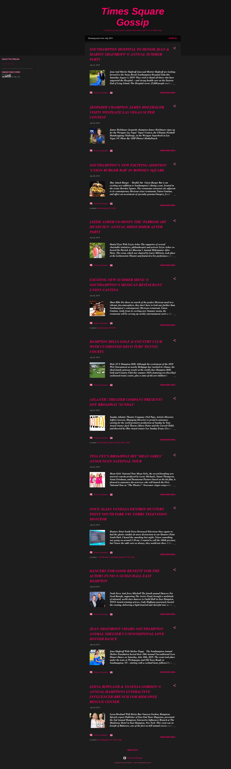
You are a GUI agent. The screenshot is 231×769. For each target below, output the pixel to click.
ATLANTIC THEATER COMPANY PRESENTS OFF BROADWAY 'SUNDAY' (126, 402)
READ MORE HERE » (168, 93)
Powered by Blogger (134, 758)
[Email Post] (111, 94)
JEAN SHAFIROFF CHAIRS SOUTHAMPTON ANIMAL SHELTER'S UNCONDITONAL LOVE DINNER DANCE (127, 633)
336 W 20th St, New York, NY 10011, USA (113, 443)
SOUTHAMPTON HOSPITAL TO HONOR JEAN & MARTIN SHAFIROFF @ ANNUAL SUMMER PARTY (129, 54)
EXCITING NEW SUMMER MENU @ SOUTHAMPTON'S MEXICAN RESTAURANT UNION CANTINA (126, 284)
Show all (173, 38)
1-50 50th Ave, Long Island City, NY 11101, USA (116, 557)
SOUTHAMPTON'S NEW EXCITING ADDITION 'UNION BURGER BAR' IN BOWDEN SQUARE (128, 168)
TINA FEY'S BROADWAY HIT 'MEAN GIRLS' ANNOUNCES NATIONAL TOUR (126, 459)
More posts (132, 750)
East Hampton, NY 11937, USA (109, 740)
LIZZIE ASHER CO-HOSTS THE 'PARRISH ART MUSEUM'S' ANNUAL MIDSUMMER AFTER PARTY (128, 226)
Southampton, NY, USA (106, 208)
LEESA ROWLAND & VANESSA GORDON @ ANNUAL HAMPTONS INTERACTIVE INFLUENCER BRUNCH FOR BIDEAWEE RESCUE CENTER (125, 694)
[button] (174, 48)
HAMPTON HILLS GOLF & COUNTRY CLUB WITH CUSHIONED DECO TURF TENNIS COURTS (126, 346)
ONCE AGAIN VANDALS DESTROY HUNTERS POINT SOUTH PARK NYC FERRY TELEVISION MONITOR (128, 514)
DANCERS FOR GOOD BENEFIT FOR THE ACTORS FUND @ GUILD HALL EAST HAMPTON (125, 575)
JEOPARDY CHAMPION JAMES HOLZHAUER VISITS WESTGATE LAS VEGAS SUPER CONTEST (127, 112)
